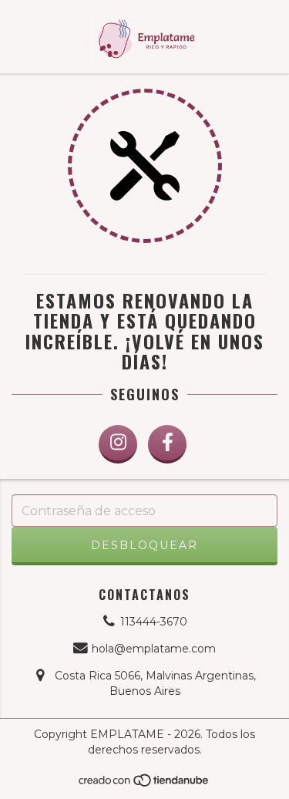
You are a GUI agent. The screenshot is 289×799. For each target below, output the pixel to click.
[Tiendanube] (144, 784)
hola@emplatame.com (154, 649)
